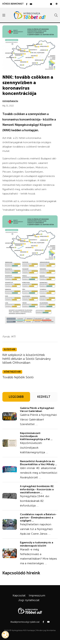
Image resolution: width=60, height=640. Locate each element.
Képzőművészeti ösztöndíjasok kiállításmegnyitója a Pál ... (36, 436)
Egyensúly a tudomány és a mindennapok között (36, 544)
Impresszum (37, 595)
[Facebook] (26, 4)
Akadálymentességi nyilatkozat (25, 622)
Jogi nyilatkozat (29, 600)
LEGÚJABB (16, 397)
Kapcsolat (19, 595)
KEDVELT (43, 397)
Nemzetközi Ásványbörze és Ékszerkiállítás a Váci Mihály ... (38, 463)
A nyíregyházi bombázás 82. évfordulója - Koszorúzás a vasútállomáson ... (37, 489)
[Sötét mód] (57, 4)
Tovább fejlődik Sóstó (18, 377)
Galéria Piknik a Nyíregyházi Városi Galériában (37, 409)
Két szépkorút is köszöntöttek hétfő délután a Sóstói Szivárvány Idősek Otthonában (26, 358)
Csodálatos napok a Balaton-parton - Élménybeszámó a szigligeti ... (38, 517)
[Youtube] (31, 4)
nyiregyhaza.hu (10, 101)
